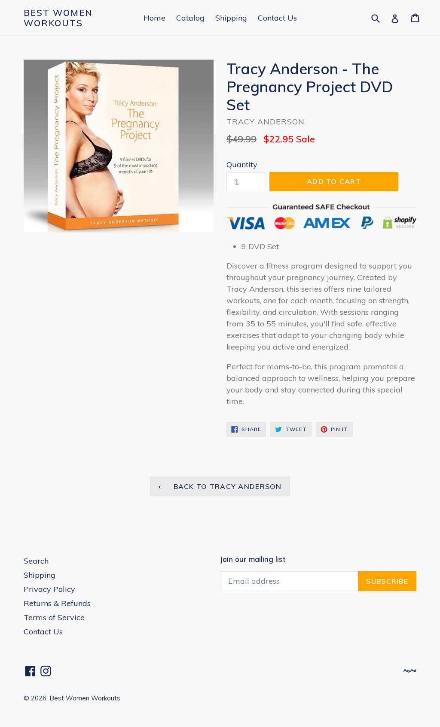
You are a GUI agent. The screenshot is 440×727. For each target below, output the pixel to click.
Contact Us (277, 18)
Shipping (231, 18)
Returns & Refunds (57, 603)
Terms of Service (54, 617)
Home (154, 18)
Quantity (241, 164)
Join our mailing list (252, 559)
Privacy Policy (49, 589)
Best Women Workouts (58, 18)
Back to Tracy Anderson (226, 486)
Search (36, 561)
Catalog (190, 18)
